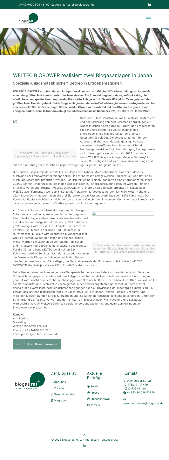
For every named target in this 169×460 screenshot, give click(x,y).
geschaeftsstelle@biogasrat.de (75, 4)
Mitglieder (60, 400)
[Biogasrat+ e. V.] (28, 18)
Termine (95, 405)
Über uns (60, 382)
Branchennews (100, 398)
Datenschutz (109, 439)
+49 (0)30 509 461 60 (35, 4)
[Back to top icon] (84, 434)
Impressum (92, 439)
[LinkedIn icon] (149, 4)
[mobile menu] (148, 18)
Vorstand (60, 388)
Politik (94, 386)
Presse (94, 392)
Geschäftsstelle (64, 394)
